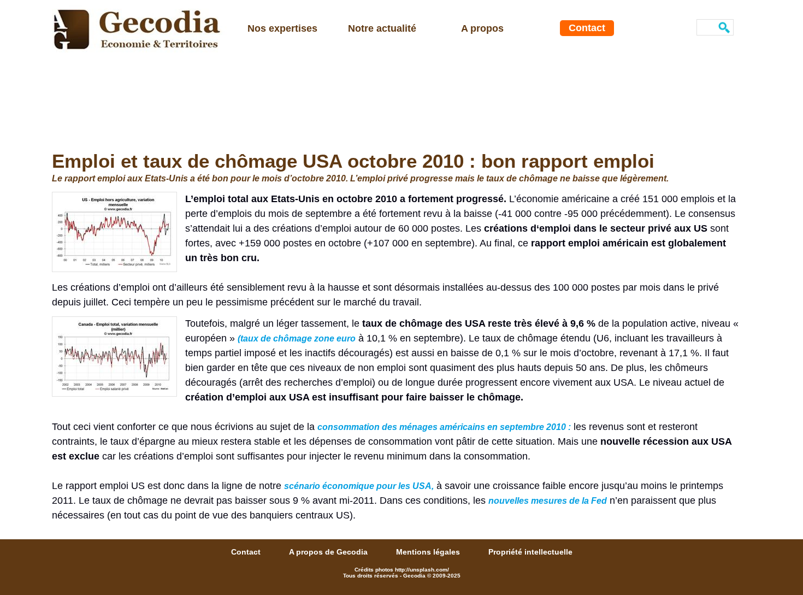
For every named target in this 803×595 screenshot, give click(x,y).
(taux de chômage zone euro (297, 338)
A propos (482, 28)
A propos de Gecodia (329, 551)
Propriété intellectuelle (530, 551)
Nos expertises (282, 28)
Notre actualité (382, 28)
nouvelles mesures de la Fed (547, 500)
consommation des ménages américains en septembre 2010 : (444, 427)
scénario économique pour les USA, (359, 486)
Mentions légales (429, 551)
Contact (587, 27)
